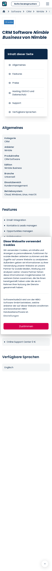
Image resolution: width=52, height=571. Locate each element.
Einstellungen (11, 315)
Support (16, 103)
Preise (15, 82)
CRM (28, 11)
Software (16, 11)
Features (17, 73)
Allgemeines (19, 65)
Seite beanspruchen (25, 3)
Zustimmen (26, 326)
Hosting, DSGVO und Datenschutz (23, 93)
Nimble (40, 11)
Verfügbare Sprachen (24, 112)
